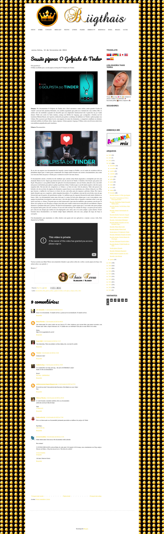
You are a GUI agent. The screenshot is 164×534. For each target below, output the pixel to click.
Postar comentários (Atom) (43, 499)
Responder (39, 315)
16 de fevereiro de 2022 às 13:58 (55, 437)
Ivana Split (39, 341)
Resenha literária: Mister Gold (118, 229)
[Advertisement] (73, 40)
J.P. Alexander (40, 310)
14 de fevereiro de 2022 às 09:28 (55, 398)
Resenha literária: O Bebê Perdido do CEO (119, 245)
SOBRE (40, 29)
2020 (110, 265)
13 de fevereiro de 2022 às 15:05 (54, 365)
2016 (110, 276)
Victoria (38, 353)
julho (111, 179)
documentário (39, 290)
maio (111, 185)
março (112, 190)
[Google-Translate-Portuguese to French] (112, 56)
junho (111, 182)
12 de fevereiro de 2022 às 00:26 (54, 321)
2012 (110, 287)
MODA (110, 29)
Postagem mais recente (37, 496)
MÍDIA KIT (58, 29)
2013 (110, 284)
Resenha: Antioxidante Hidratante (119, 220)
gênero (47, 290)
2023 (110, 160)
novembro (113, 168)
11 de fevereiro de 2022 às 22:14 (53, 310)
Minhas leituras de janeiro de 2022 (119, 253)
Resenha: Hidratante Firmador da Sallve (120, 234)
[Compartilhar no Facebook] (58, 288)
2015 (110, 279)
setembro (112, 174)
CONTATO (48, 29)
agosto (112, 176)
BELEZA (117, 29)
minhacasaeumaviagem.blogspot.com (46, 384)
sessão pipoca (66, 290)
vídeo (79, 290)
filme (44, 290)
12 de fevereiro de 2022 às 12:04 (50, 353)
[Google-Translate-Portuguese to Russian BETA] (108, 60)
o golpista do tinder (58, 290)
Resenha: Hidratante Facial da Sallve (119, 241)
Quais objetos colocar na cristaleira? (119, 217)
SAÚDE (125, 29)
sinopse (72, 290)
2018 (110, 271)
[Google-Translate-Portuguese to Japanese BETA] (122, 56)
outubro (112, 171)
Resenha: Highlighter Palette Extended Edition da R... (120, 203)
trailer (76, 290)
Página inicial (66, 496)
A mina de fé (39, 408)
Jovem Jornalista (41, 437)
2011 (110, 290)
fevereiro (112, 193)
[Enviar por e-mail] (51, 288)
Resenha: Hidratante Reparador (118, 251)
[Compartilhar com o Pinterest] (60, 288)
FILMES (82, 29)
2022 (110, 163)
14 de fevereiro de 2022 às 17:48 (54, 417)
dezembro (113, 165)
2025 (110, 155)
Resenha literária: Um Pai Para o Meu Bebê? (120, 207)
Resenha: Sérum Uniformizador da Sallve (119, 211)
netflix (51, 290)
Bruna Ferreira (40, 322)
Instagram (39, 454)
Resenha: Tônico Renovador (117, 227)
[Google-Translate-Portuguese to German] (115, 56)
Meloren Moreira (41, 398)
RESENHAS (101, 29)
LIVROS (74, 29)
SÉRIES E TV (91, 29)
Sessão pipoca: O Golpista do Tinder (119, 232)
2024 (110, 158)
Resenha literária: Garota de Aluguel (119, 215)
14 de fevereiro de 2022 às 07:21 (66, 384)
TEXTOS (66, 29)
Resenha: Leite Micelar (116, 256)
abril (111, 187)
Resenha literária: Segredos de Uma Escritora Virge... (119, 223)
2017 (110, 274)
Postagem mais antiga (95, 496)
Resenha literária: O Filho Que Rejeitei (120, 195)
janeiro (112, 259)
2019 (110, 268)
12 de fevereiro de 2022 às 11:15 (52, 341)
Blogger (86, 529)
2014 (110, 282)
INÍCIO (33, 29)
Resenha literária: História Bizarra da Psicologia (119, 238)
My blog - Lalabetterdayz (43, 375)
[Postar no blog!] (53, 288)
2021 (110, 263)
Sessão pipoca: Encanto (116, 248)
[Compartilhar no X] (56, 288)
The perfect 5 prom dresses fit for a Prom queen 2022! (119, 198)
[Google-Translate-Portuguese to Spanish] (112, 60)
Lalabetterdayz (40, 365)
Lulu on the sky (40, 417)
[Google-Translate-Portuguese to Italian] (119, 56)
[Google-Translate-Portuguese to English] (126, 56)
